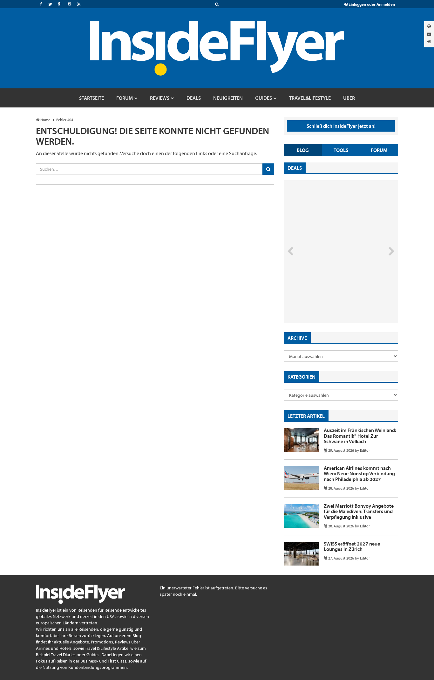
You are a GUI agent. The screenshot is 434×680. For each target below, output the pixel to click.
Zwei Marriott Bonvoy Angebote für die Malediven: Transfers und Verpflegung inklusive (359, 511)
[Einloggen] (429, 42)
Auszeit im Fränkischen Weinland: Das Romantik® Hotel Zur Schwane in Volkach (360, 435)
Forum (379, 150)
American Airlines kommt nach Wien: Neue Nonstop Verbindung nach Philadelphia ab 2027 (359, 473)
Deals (295, 168)
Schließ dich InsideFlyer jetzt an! (341, 126)
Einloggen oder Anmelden (371, 4)
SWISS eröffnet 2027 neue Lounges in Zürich (352, 546)
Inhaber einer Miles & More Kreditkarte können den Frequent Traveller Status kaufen (329, 296)
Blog (303, 150)
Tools (341, 150)
